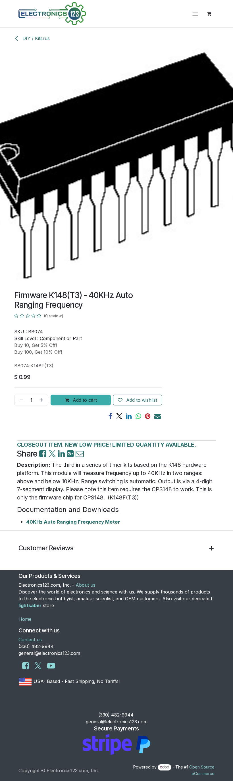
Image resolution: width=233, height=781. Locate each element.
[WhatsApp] (138, 416)
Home (25, 619)
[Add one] (42, 400)
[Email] (157, 416)
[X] (119, 416)
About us (85, 585)
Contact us (30, 639)
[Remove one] (20, 400)
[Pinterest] (148, 416)
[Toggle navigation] (195, 14)
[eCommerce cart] (209, 13)
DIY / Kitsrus (35, 38)
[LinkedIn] (129, 416)
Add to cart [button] (84, 400)
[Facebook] (110, 416)
